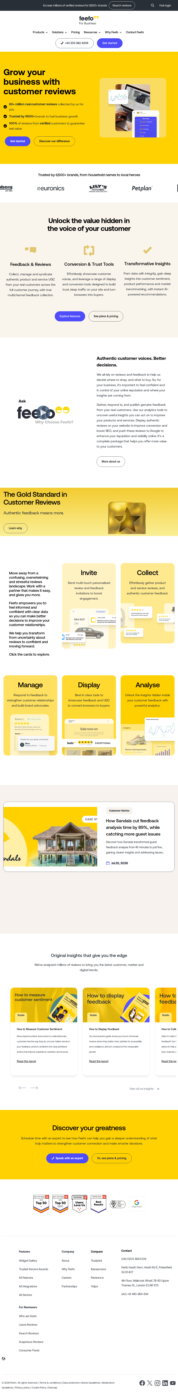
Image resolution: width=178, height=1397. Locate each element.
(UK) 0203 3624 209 (133, 1258)
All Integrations (28, 1286)
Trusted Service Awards (33, 1269)
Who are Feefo (28, 1316)
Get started (109, 43)
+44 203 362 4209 (76, 43)
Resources (90, 32)
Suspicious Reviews (31, 1341)
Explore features (70, 316)
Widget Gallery (28, 1260)
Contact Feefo (135, 32)
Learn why (15, 528)
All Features (26, 1277)
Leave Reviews (28, 1324)
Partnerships (69, 1286)
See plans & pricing (106, 316)
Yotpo (94, 1286)
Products (38, 32)
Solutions (57, 32)
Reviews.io (97, 1277)
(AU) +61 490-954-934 (134, 1294)
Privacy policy (22, 1387)
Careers (66, 1277)
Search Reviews (29, 1333)
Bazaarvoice (98, 1269)
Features (24, 1251)
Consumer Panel (29, 1350)
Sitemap (52, 1387)
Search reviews (121, 5)
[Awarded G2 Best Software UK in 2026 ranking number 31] (41, 1204)
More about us (111, 461)
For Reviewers (28, 1307)
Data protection (71, 1382)
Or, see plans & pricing (111, 1158)
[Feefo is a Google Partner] (137, 1204)
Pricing (75, 32)
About (65, 1260)
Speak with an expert (69, 1158)
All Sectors (25, 1294)
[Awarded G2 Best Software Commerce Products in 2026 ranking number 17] (60, 1204)
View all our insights (142, 1088)
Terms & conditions (49, 1382)
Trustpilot (96, 1260)
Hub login (165, 5)
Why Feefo (111, 32)
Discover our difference (54, 141)
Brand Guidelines (91, 1382)
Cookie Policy (39, 1387)
